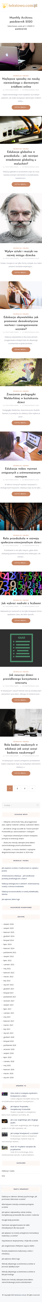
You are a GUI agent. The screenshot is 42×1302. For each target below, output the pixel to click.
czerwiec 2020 (9, 1061)
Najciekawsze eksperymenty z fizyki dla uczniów (20, 1241)
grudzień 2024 (9, 936)
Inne (3, 1176)
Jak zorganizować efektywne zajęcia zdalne (18, 1246)
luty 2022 (7, 981)
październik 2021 (10, 997)
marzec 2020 (8, 1073)
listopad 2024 (9, 940)
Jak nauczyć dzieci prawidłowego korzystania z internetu (21, 679)
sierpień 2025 (9, 928)
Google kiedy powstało (10, 1220)
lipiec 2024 (7, 944)
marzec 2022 (8, 976)
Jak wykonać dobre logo (11, 899)
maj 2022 (7, 968)
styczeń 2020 (9, 1077)
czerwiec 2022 (9, 964)
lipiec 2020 (7, 1057)
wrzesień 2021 (9, 1001)
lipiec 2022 (7, 960)
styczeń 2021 (9, 1033)
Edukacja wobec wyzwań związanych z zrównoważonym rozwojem (21, 472)
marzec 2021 (8, 1025)
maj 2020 (7, 1065)
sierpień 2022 (9, 956)
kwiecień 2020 (9, 1069)
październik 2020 (10, 1045)
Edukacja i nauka (21, 76)
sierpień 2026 (9, 924)
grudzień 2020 (9, 1037)
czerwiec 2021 (9, 1013)
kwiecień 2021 (9, 1021)
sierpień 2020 (9, 1053)
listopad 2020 (9, 1041)
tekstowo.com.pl (20, 1295)
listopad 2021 (9, 993)
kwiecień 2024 (9, 948)
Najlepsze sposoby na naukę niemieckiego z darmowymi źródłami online (21, 83)
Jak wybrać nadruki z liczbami (21, 603)
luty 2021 (7, 1029)
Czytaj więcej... (21, 107)
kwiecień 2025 (9, 932)
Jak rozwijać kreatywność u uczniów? (24, 1133)
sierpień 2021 (9, 1005)
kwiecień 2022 (9, 973)
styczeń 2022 (9, 985)
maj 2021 (7, 1017)
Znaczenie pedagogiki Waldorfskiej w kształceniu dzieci (21, 398)
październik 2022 (10, 952)
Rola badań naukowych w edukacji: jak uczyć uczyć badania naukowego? (21, 749)
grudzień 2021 (9, 989)
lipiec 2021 (7, 1009)
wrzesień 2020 (9, 1049)
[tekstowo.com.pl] (19, 6)
